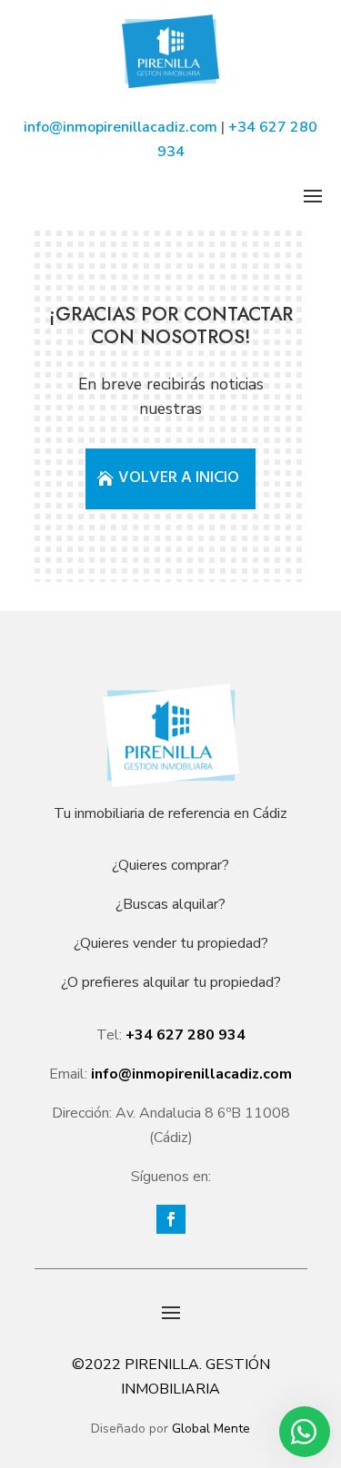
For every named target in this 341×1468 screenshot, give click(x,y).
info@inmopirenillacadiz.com (120, 127)
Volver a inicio (178, 478)
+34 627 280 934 (185, 1035)
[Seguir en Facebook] (171, 1219)
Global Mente (211, 1428)
